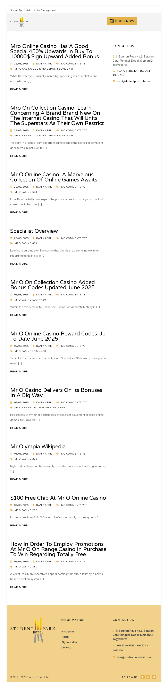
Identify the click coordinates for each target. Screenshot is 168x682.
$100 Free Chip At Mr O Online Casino (58, 498)
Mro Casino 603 (26, 192)
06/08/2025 (21, 294)
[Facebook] (143, 677)
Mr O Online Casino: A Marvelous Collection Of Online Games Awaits (53, 177)
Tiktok (64, 636)
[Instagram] (148, 677)
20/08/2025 (21, 187)
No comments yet (74, 63)
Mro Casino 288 (26, 459)
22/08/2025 (21, 63)
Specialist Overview (34, 231)
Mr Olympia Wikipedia (38, 446)
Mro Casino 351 (26, 566)
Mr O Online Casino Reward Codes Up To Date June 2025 (58, 336)
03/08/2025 (21, 453)
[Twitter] (154, 677)
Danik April (44, 63)
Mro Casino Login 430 (30, 300)
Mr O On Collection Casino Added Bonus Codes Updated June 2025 (52, 285)
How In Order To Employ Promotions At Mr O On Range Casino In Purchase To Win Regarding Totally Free (58, 549)
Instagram (67, 631)
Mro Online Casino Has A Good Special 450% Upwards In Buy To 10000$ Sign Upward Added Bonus (54, 51)
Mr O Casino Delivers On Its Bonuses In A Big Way (56, 392)
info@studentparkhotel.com (134, 81)
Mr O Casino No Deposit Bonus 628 (40, 407)
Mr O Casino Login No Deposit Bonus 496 (44, 69)
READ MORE (19, 89)
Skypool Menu (69, 642)
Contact (66, 647)
